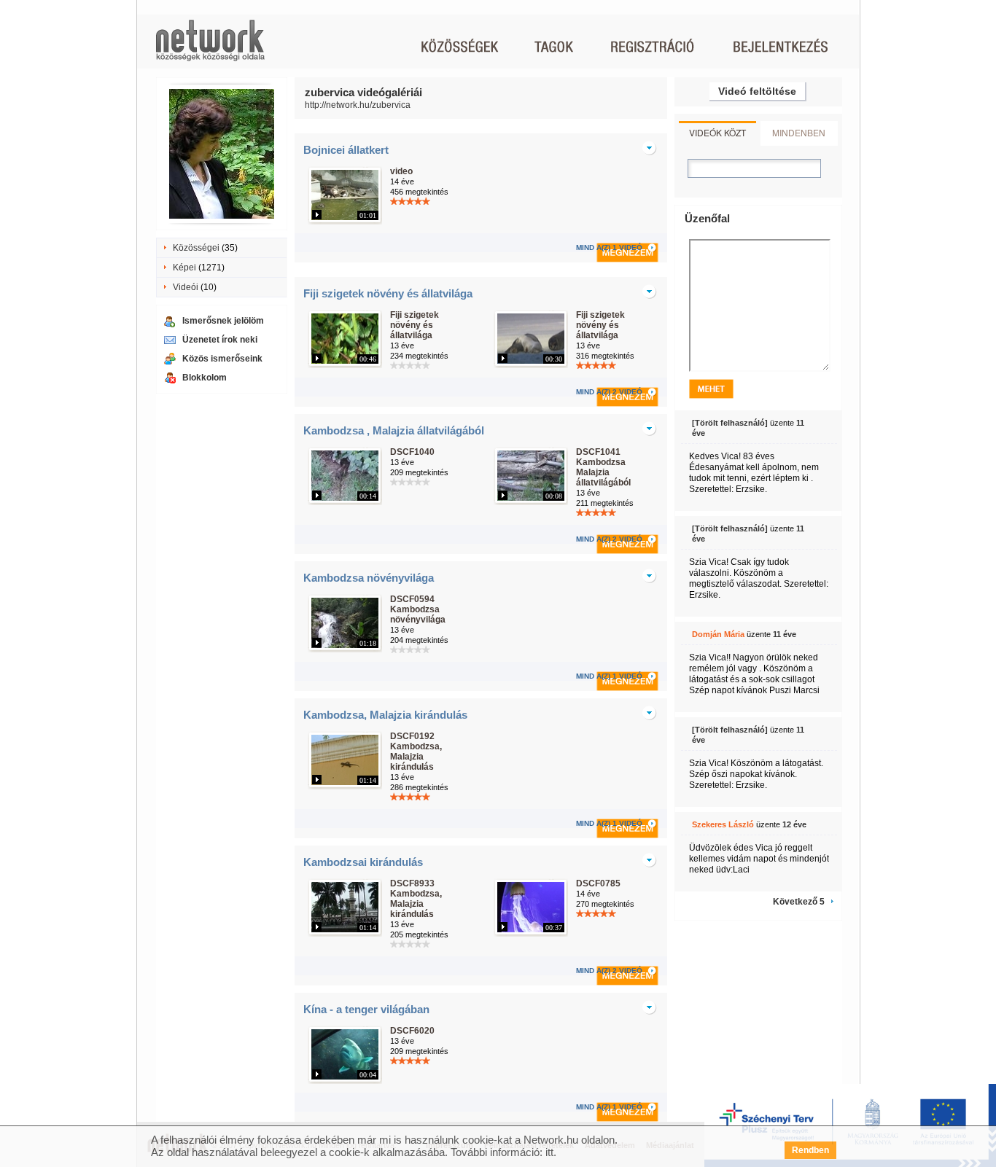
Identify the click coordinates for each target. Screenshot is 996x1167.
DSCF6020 (412, 1031)
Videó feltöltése (757, 91)
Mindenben (798, 132)
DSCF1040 (412, 452)
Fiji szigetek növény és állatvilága (387, 293)
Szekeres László (723, 824)
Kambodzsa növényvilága (368, 577)
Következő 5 (799, 902)
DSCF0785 (598, 883)
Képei (184, 267)
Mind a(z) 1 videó (620, 247)
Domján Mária (718, 634)
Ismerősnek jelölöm (223, 321)
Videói (185, 287)
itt (549, 1152)
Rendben (810, 1150)
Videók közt (717, 132)
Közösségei (196, 248)
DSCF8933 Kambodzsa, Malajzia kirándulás (416, 898)
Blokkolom (204, 377)
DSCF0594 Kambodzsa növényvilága (418, 609)
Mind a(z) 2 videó (620, 392)
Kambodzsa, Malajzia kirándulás (385, 715)
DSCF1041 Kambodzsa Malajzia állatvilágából (603, 467)
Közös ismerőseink (222, 359)
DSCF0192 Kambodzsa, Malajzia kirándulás (416, 751)
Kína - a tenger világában (366, 1009)
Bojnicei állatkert (346, 150)
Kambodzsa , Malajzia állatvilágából (393, 430)
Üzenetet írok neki (219, 340)
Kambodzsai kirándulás (363, 862)
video (401, 171)
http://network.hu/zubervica (358, 105)
